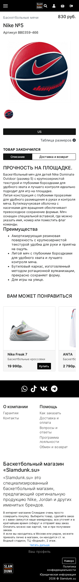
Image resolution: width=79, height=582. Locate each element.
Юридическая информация (58, 574)
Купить (44, 366)
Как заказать (50, 413)
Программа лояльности (49, 439)
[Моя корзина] (62, 6)
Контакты (11, 418)
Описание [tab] (18, 156)
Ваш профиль (39, 551)
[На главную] (39, 5)
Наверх (69, 560)
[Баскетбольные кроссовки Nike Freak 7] (29, 328)
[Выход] (71, 6)
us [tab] (39, 131)
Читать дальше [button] (40, 545)
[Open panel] (45, 6)
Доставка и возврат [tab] (53, 156)
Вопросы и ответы (49, 430)
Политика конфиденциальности (61, 568)
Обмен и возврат (54, 447)
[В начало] (8, 569)
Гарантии (11, 413)
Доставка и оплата (49, 420)
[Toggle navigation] (5, 6)
